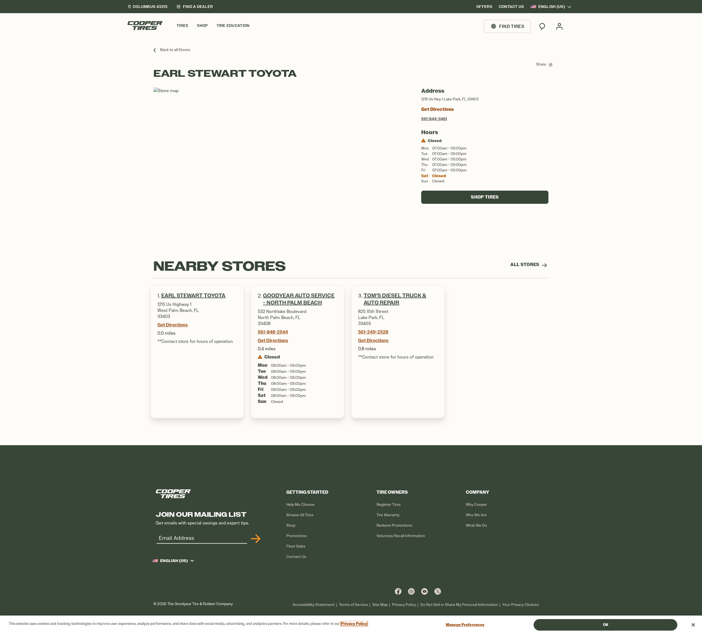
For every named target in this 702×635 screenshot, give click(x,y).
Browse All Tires (299, 515)
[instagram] (411, 591)
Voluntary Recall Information (401, 536)
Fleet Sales (295, 546)
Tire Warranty (388, 515)
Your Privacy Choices (520, 604)
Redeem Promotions (394, 525)
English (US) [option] (551, 6)
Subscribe (254, 539)
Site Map (380, 604)
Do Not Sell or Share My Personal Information (459, 605)
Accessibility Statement (314, 604)
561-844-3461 (434, 118)
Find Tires (511, 26)
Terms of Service (353, 604)
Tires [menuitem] (182, 25)
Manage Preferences (465, 624)
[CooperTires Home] (145, 25)
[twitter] (437, 591)
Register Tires (389, 504)
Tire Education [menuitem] (233, 25)
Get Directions (437, 109)
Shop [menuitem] (202, 25)
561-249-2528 (373, 332)
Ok (605, 624)
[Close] (693, 625)
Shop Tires (485, 197)
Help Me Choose (300, 504)
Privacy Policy (404, 604)
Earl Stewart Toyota (193, 295)
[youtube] (424, 591)
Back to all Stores (175, 49)
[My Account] (559, 26)
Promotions (296, 536)
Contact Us (296, 556)
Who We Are (476, 515)
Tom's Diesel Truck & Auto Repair (395, 299)
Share (541, 64)
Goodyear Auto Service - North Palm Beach (299, 299)
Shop (290, 525)
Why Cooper (476, 504)
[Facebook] (398, 591)
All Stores (525, 264)
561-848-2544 (273, 332)
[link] (194, 6)
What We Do (476, 525)
